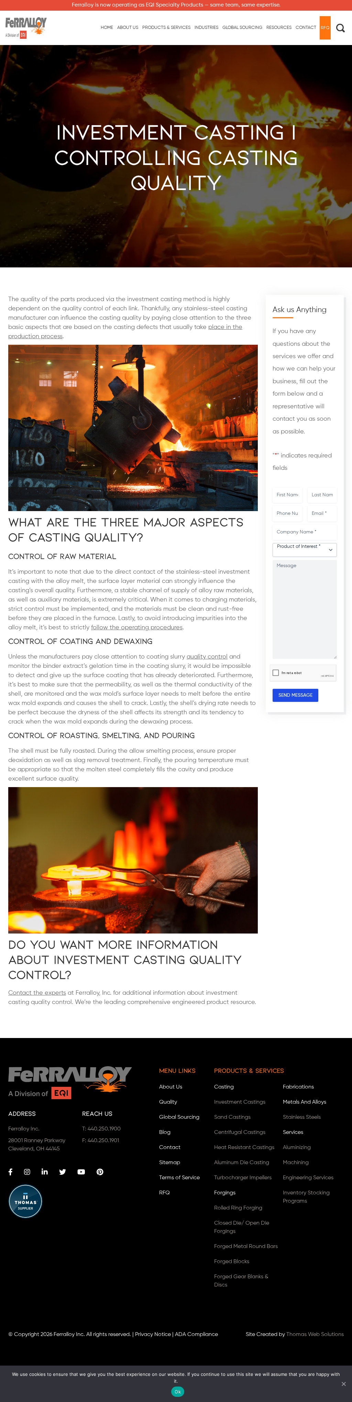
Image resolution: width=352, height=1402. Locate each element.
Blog (164, 1132)
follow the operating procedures (137, 628)
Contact (169, 1147)
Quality (168, 1102)
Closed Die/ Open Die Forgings (241, 1227)
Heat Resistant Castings (244, 1147)
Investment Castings (239, 1102)
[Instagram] (27, 1172)
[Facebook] (10, 1172)
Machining (296, 1163)
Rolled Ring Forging (238, 1208)
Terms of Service (179, 1178)
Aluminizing (297, 1147)
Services (293, 1132)
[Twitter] (62, 1172)
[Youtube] (81, 1172)
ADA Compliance (196, 1334)
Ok (178, 1391)
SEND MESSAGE (295, 695)
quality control (207, 657)
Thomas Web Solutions (315, 1334)
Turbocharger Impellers (243, 1178)
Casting (224, 1087)
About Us (170, 1087)
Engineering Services (308, 1178)
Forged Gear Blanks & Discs (241, 1281)
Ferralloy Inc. (69, 1334)
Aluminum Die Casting (241, 1163)
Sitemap (169, 1163)
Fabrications (298, 1087)
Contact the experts (37, 993)
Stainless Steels (302, 1117)
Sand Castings (232, 1117)
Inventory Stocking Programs (306, 1197)
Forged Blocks (231, 1262)
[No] (343, 1383)
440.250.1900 (104, 1129)
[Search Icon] (340, 28)
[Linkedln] (45, 1172)
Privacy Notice (153, 1334)
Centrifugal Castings (239, 1132)
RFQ (164, 1193)
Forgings (224, 1193)
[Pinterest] (100, 1172)
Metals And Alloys (304, 1102)
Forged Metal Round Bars (246, 1246)
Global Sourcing (179, 1117)
